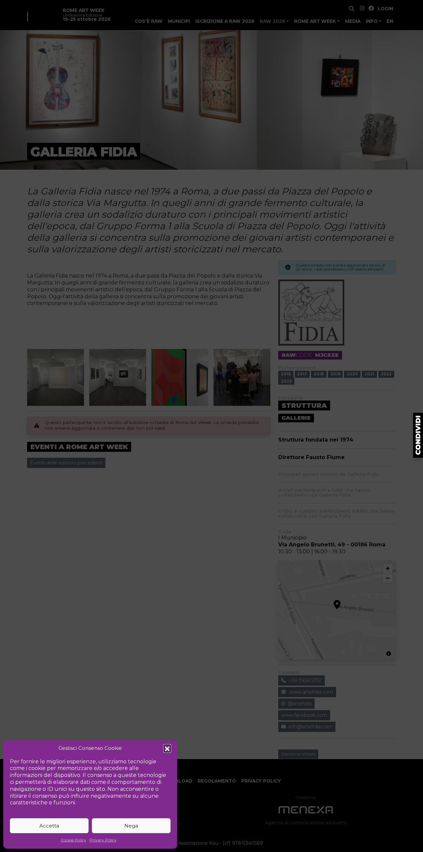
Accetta (49, 826)
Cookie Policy (73, 839)
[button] (167, 748)
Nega (131, 826)
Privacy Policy (103, 839)
